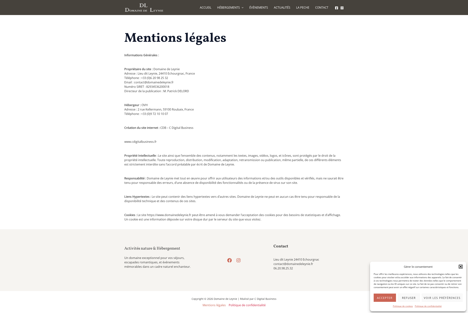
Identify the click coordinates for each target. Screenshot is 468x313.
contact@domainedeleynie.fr (293, 264)
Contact (321, 7)
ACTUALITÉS (282, 7)
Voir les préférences (442, 298)
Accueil (205, 7)
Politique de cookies (403, 306)
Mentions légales (214, 305)
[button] (461, 266)
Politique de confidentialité (428, 306)
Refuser (409, 298)
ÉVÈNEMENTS (258, 7)
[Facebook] (336, 8)
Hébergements (228, 7)
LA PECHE (302, 7)
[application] (242, 7)
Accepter (384, 298)
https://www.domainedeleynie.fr (169, 215)
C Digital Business (265, 299)
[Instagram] (342, 8)
